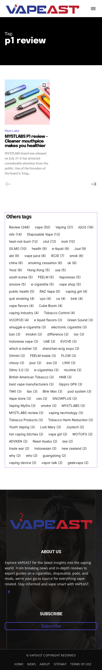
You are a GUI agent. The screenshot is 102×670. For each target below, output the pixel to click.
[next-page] (93, 184)
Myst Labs (12, 131)
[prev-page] (8, 184)
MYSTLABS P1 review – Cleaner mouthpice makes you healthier (26, 141)
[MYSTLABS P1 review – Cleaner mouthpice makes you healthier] (27, 102)
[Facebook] (9, 592)
